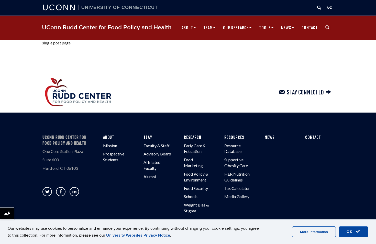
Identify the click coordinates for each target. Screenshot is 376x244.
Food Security (196, 188)
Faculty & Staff (156, 145)
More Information (314, 232)
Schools (190, 196)
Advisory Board (157, 153)
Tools (265, 27)
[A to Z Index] (329, 8)
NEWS (270, 137)
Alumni (149, 176)
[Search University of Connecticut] (319, 8)
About (187, 27)
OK (350, 231)
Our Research (236, 27)
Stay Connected (305, 92)
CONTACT (313, 137)
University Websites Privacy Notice (138, 235)
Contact (310, 27)
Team (208, 27)
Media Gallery (236, 196)
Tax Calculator (237, 188)
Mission (110, 145)
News (286, 27)
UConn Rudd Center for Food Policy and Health (107, 27)
